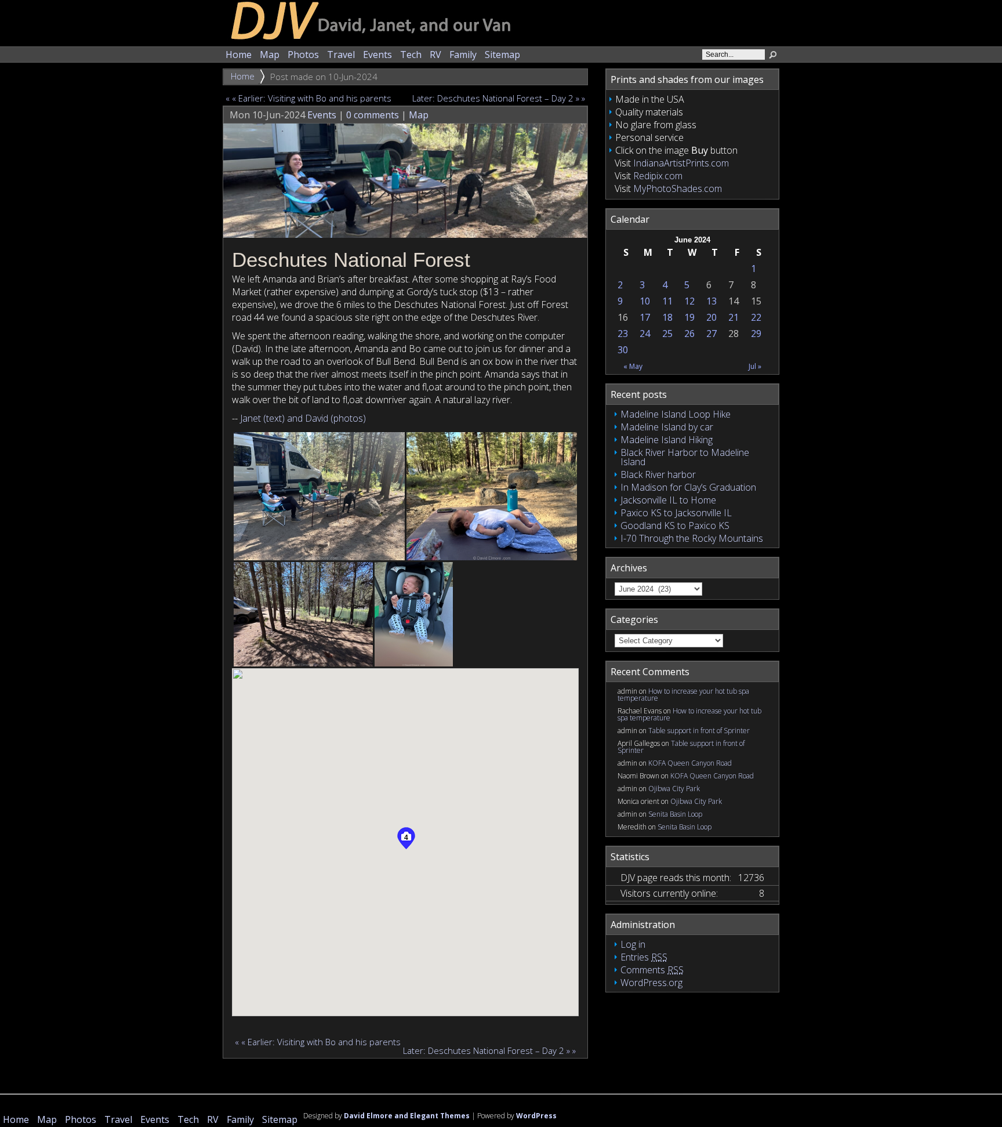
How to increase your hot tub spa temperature (683, 694)
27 (711, 333)
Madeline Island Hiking (666, 439)
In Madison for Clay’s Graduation (688, 487)
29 (756, 333)
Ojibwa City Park (674, 788)
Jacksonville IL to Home (668, 500)
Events (377, 54)
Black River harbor (658, 474)
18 (667, 317)
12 (689, 301)
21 (733, 317)
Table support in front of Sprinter (699, 730)
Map (269, 54)
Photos (303, 54)
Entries (643, 957)
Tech (411, 54)
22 (756, 317)
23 (623, 333)
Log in (632, 944)
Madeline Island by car (666, 427)
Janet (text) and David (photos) (303, 418)
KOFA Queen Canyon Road (690, 763)
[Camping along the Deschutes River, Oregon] (319, 496)
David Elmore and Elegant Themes (407, 1116)
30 (623, 349)
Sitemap (502, 54)
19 (689, 317)
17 (645, 317)
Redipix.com (657, 175)
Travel (341, 54)
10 (645, 301)
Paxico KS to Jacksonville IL (676, 512)
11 (667, 301)
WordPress (536, 1116)
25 (667, 333)
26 (689, 333)
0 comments (372, 114)
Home (239, 54)
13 (711, 301)
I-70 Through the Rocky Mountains (691, 538)
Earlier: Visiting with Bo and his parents (314, 98)
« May (632, 366)
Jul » (755, 366)
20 (711, 317)
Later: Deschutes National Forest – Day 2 (490, 98)
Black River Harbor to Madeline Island (684, 457)
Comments (652, 969)
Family (463, 54)
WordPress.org (651, 982)
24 (645, 333)
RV (435, 54)
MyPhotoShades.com (677, 188)
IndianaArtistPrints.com (681, 163)
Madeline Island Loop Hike (675, 414)
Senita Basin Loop (675, 814)
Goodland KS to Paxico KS (674, 525)
